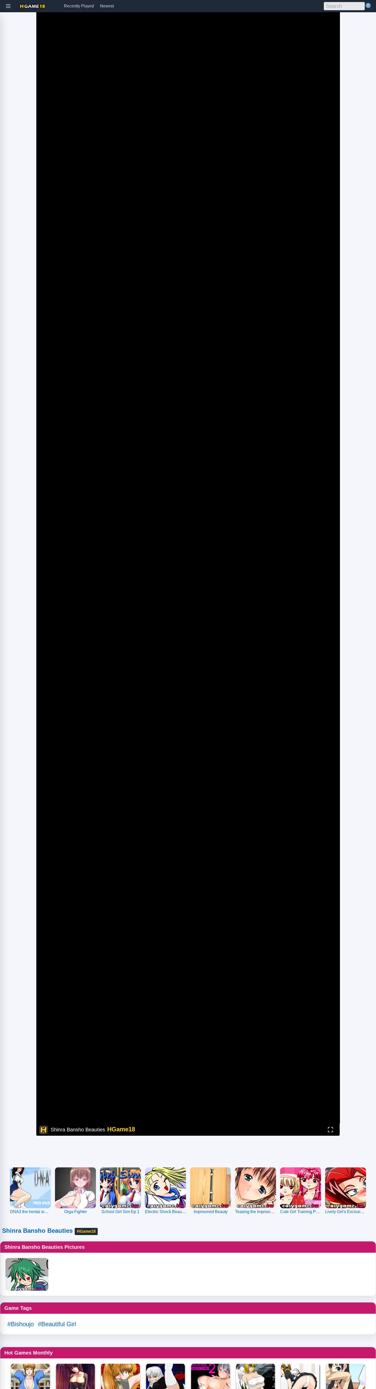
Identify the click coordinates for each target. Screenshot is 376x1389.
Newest (107, 6)
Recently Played (79, 6)
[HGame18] (32, 6)
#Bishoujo (20, 1324)
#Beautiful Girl (57, 1324)
